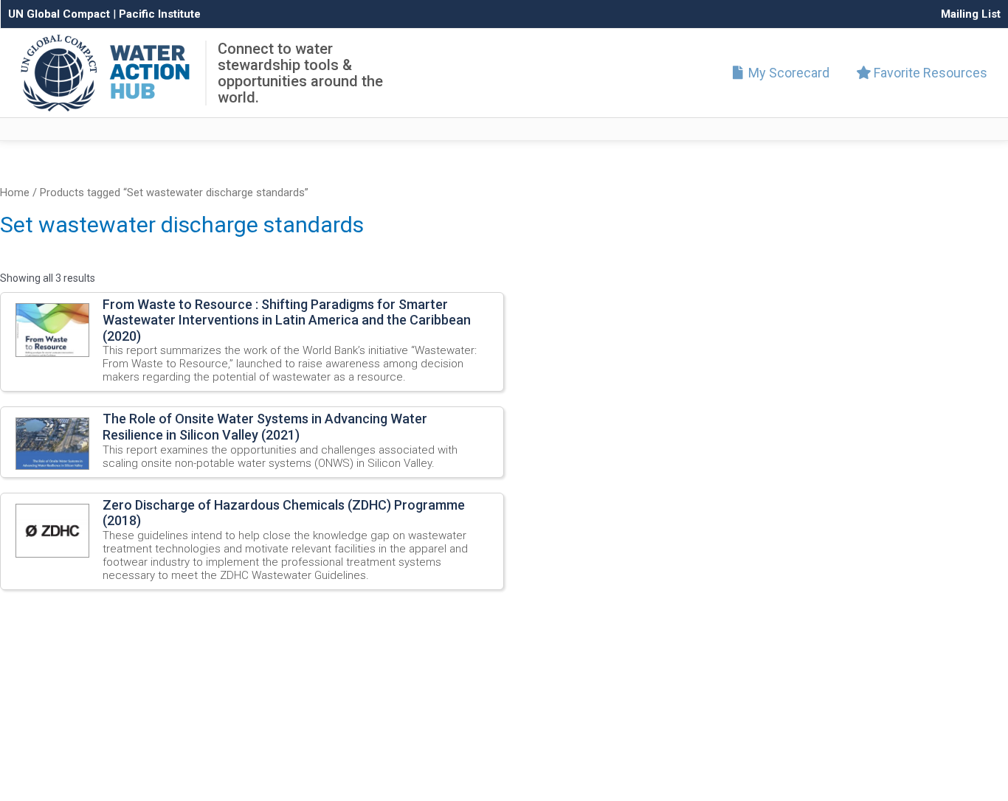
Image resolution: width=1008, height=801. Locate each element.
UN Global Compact (59, 14)
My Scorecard (787, 72)
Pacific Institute (160, 14)
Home (15, 192)
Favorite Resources (929, 72)
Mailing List (971, 14)
